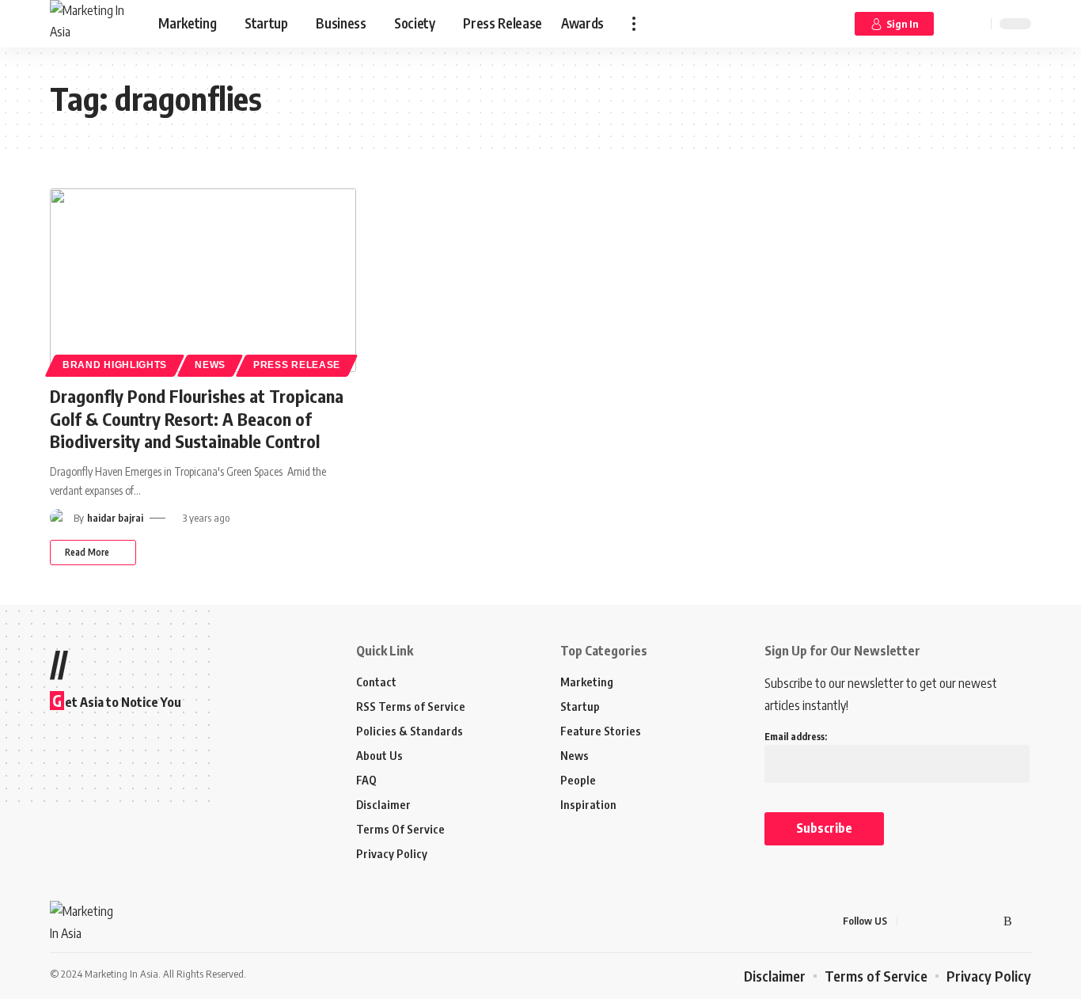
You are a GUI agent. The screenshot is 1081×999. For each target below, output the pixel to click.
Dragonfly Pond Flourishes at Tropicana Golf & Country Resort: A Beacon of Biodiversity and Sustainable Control (196, 418)
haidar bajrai (115, 517)
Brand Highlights (115, 365)
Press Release (296, 365)
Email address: (795, 737)
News (210, 365)
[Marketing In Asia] (91, 23)
